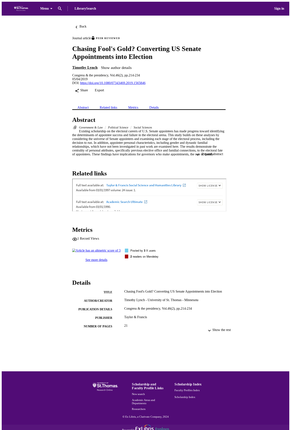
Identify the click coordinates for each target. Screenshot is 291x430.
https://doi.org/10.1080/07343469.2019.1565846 (113, 83)
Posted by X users (143, 250)
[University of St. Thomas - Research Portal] (22, 8)
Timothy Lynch (85, 67)
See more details (96, 260)
